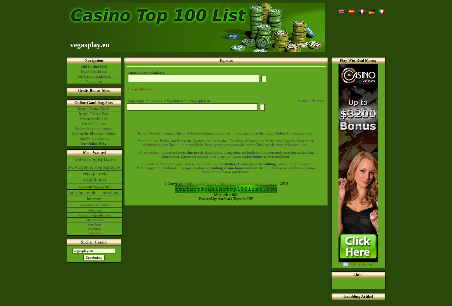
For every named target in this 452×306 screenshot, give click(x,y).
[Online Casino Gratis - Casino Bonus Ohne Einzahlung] (372, 11)
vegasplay (94, 229)
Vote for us (93, 81)
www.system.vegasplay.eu (95, 167)
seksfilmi (95, 233)
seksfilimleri (94, 179)
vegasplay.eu (94, 173)
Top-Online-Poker (94, 143)
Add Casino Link (93, 66)
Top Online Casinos (94, 138)
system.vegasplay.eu (94, 159)
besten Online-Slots (94, 114)
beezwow (94, 198)
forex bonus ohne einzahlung (94, 192)
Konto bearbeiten (94, 71)
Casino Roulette (94, 124)
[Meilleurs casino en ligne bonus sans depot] (362, 11)
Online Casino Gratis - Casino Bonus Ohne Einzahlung (226, 183)
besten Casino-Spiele (94, 109)
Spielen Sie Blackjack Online (94, 133)
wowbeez (94, 210)
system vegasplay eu (94, 215)
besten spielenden (93, 119)
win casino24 (94, 220)
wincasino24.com (94, 204)
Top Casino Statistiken (94, 76)
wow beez (94, 224)
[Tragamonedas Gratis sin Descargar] (352, 11)
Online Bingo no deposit (94, 129)
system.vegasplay (94, 186)
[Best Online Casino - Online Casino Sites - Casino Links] (342, 11)
